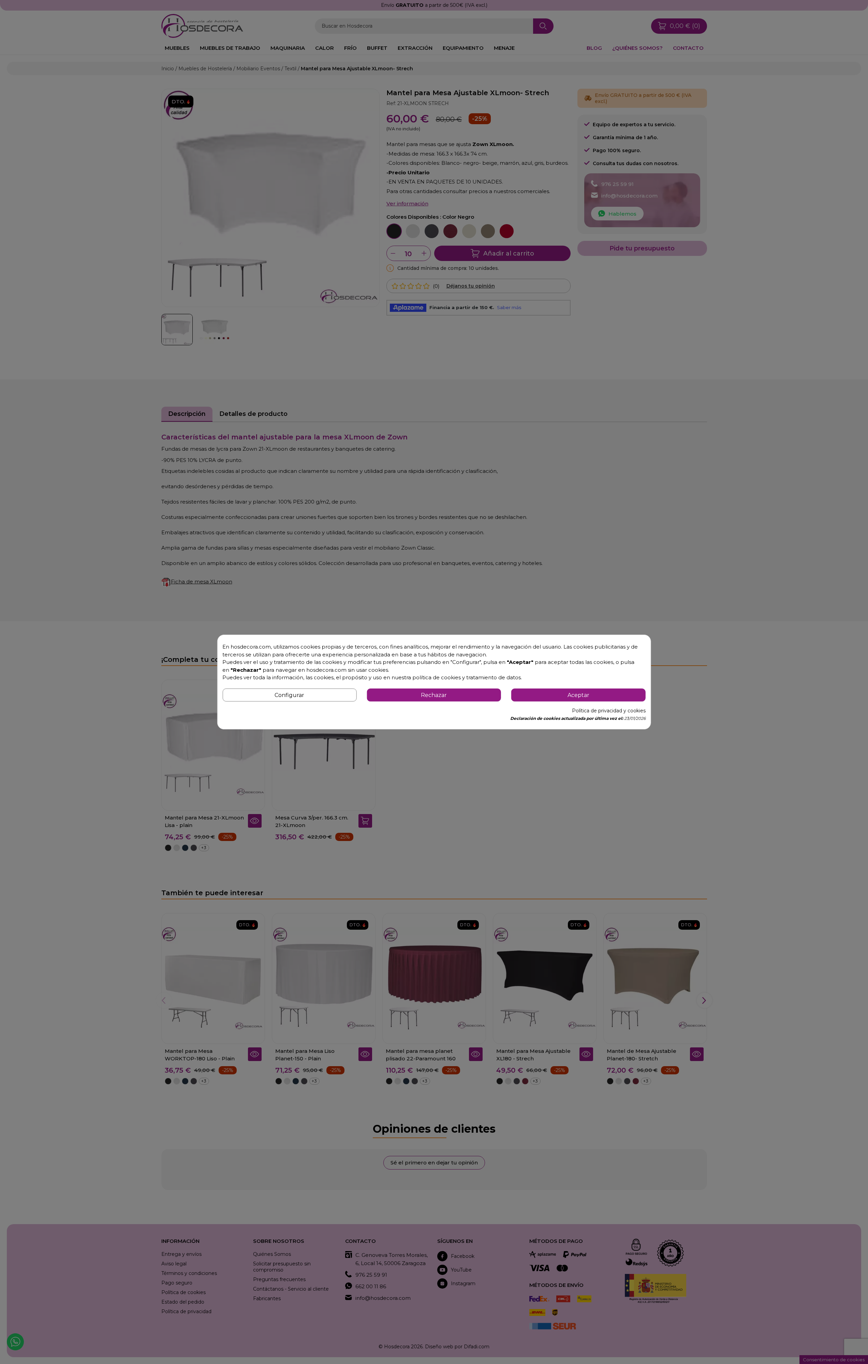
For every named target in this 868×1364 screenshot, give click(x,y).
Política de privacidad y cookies (609, 711)
